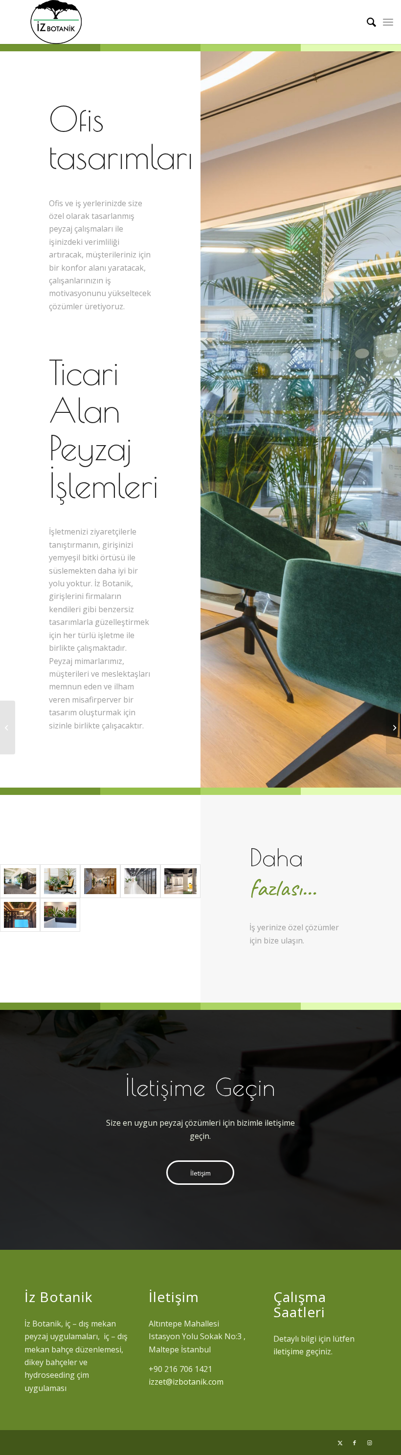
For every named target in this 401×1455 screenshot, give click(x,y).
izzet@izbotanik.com (186, 1381)
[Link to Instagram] (369, 1442)
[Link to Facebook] (354, 1442)
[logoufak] (56, 22)
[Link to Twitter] (340, 1442)
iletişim (286, 1351)
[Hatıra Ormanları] (393, 727)
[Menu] (388, 22)
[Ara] (366, 22)
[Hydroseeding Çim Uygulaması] (7, 727)
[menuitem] (366, 22)
